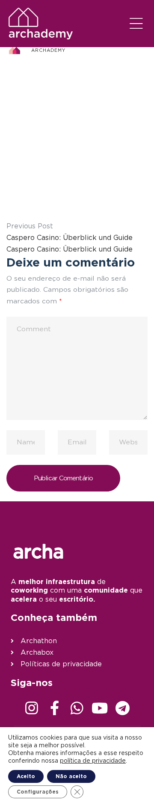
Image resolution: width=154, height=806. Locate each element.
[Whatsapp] (77, 708)
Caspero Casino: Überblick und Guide (69, 237)
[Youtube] (99, 708)
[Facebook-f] (54, 708)
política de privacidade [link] (93, 760)
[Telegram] (122, 708)
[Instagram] (31, 708)
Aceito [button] (26, 776)
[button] (136, 23)
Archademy (48, 50)
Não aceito (71, 776)
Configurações (38, 791)
